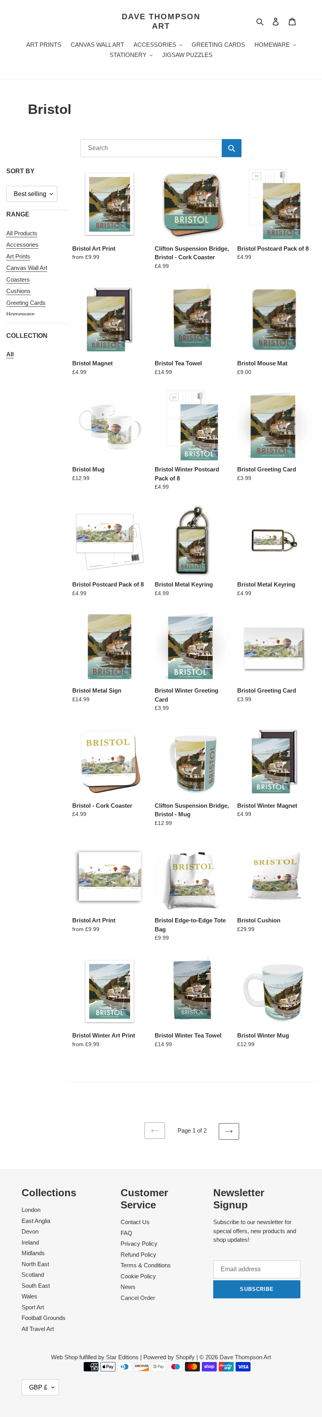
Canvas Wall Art (26, 267)
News (128, 1286)
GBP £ (38, 1387)
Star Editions (122, 1357)
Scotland (33, 1274)
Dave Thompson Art (161, 21)
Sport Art (33, 1307)
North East (35, 1264)
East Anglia (36, 1220)
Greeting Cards (26, 302)
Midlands (33, 1253)
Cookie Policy (138, 1276)
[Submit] (232, 148)
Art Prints (18, 256)
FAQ (126, 1233)
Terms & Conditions (146, 1265)
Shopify (185, 1357)
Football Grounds (44, 1317)
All (10, 354)
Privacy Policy (139, 1243)
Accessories (22, 244)
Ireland (30, 1242)
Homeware (20, 314)
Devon (30, 1231)
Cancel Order (138, 1297)
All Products (21, 233)
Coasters (18, 279)
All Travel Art (38, 1328)
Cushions (18, 291)
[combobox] (151, 148)
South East (36, 1285)
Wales (29, 1296)
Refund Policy (138, 1254)
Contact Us (135, 1222)
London (31, 1209)
